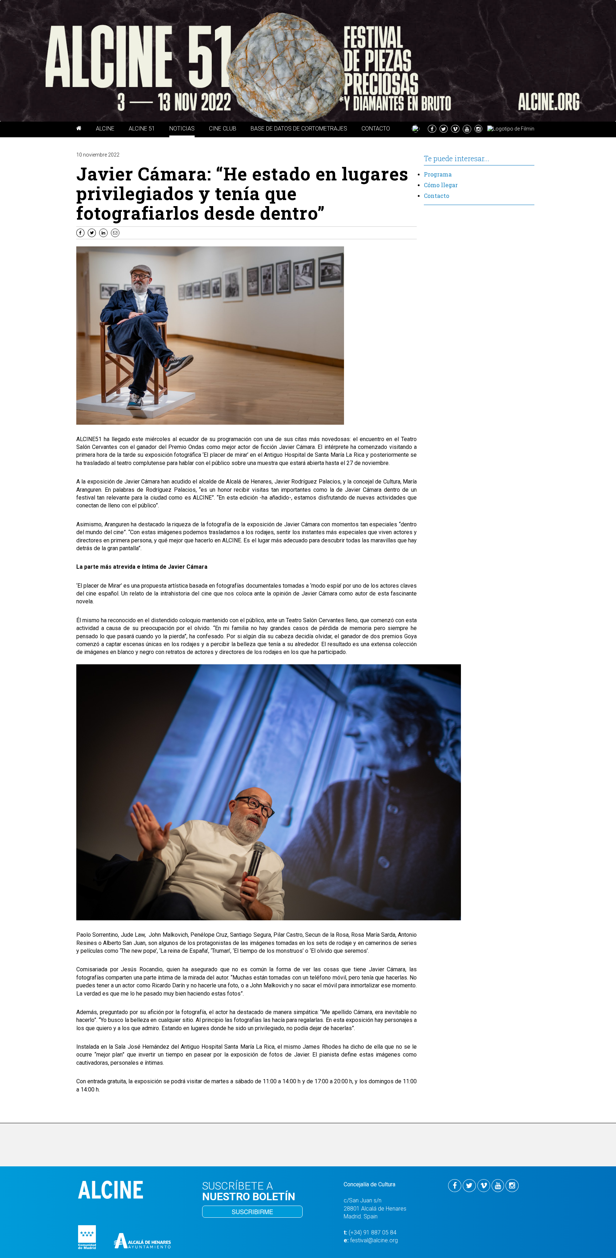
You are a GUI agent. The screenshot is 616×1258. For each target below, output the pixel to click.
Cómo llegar (441, 185)
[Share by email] (116, 232)
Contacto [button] (375, 128)
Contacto (436, 195)
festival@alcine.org (374, 1240)
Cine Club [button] (222, 128)
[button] (79, 129)
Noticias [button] (182, 128)
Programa (438, 174)
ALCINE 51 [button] (142, 128)
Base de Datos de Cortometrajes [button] (299, 128)
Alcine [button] (105, 128)
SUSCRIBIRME (252, 1211)
